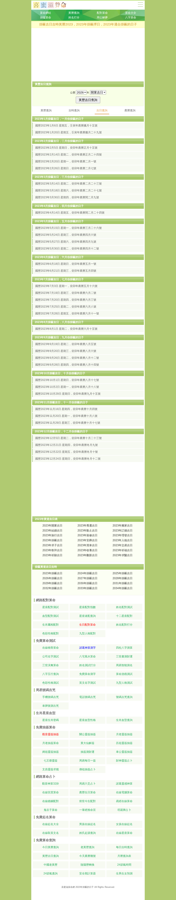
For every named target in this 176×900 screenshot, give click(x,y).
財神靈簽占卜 (124, 760)
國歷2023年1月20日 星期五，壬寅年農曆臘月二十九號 (68, 132)
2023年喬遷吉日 (87, 525)
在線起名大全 (50, 824)
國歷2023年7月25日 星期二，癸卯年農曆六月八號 (65, 306)
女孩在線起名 (124, 824)
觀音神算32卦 (50, 783)
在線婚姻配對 (50, 801)
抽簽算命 (45, 17)
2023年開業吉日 (52, 525)
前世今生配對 (87, 801)
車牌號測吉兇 (50, 705)
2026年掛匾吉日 (52, 578)
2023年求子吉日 (52, 545)
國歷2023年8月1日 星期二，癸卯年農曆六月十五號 (66, 328)
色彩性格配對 (50, 633)
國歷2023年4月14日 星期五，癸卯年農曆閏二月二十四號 (69, 212)
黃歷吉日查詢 (50, 855)
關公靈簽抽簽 (87, 734)
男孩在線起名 (87, 824)
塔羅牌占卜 (124, 809)
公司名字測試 (50, 656)
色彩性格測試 (50, 682)
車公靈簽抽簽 (124, 751)
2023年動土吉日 (87, 530)
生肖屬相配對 (50, 624)
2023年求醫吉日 (123, 555)
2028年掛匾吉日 (123, 578)
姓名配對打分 (124, 624)
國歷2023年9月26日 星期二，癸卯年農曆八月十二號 (67, 357)
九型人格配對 (87, 633)
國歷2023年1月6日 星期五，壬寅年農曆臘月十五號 (66, 125)
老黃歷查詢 (87, 847)
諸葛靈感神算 (124, 783)
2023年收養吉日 (87, 550)
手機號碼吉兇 (50, 697)
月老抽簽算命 (50, 743)
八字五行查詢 (50, 674)
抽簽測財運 (87, 751)
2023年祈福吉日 (123, 550)
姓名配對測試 (124, 607)
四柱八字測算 (124, 647)
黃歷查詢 (46, 110)
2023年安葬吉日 (87, 540)
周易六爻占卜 (87, 783)
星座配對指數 (87, 607)
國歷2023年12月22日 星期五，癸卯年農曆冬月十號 (66, 451)
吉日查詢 (101, 110)
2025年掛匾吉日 (123, 573)
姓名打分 (73, 17)
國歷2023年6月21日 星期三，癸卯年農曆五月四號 (65, 270)
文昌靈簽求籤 (50, 769)
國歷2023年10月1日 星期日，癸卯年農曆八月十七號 (67, 380)
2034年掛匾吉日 (123, 588)
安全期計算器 (87, 873)
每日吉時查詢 (124, 847)
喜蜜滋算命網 (52, 5)
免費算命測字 (87, 674)
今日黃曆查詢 (50, 847)
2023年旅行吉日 (52, 535)
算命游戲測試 (124, 674)
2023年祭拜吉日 (52, 550)
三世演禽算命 (50, 665)
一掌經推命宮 (87, 809)
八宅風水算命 (87, 656)
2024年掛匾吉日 (87, 573)
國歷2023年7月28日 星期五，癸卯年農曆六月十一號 (67, 313)
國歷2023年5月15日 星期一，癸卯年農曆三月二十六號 (68, 227)
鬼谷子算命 (50, 809)
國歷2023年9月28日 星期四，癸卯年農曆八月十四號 (67, 364)
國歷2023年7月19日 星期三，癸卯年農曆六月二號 (65, 292)
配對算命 (102, 12)
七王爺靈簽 (50, 760)
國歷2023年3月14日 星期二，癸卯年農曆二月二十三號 (68, 183)
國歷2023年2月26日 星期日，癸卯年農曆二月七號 (65, 168)
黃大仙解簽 (87, 743)
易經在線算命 (124, 801)
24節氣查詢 (50, 873)
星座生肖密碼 (50, 720)
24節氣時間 (124, 864)
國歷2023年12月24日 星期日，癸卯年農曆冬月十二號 (68, 458)
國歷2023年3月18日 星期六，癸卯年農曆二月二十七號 (68, 190)
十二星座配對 (124, 615)
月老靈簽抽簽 (124, 734)
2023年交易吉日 (123, 545)
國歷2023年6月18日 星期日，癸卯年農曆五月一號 (65, 263)
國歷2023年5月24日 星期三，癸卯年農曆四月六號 (65, 234)
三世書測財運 (124, 656)
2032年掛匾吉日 (52, 588)
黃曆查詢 (73, 12)
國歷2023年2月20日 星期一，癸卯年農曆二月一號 (65, 161)
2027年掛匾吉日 (87, 578)
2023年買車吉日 (87, 545)
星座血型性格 (87, 720)
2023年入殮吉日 (123, 540)
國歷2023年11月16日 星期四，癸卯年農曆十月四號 (66, 409)
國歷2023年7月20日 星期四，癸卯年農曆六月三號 (65, 299)
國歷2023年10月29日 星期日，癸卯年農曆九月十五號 (68, 393)
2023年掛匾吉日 (52, 540)
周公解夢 (102, 17)
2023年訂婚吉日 (123, 530)
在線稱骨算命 (50, 647)
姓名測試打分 (87, 665)
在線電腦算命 (124, 792)
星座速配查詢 (87, 615)
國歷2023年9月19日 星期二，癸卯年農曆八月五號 (65, 344)
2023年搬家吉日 (123, 525)
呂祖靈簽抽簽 (124, 743)
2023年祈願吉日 (52, 555)
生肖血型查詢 (124, 720)
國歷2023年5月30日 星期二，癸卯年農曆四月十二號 (67, 248)
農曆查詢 (129, 110)
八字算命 (130, 17)
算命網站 (45, 12)
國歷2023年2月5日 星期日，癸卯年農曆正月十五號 (66, 147)
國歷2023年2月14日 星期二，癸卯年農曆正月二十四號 (68, 154)
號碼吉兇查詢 (124, 697)
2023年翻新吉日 (87, 555)
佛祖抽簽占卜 (87, 769)
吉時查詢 (74, 110)
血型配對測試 (50, 615)
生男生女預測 (124, 873)
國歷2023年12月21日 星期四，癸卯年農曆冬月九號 (66, 444)
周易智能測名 (124, 665)
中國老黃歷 (50, 864)
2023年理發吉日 (123, 535)
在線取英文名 (50, 832)
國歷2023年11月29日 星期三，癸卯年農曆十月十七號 (67, 422)
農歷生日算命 (87, 792)
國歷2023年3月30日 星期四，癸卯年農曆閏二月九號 (67, 197)
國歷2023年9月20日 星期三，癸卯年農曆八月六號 (65, 350)
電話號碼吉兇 (87, 697)
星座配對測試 (50, 607)
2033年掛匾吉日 (87, 588)
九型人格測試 (124, 682)
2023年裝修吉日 (87, 535)
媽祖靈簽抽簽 (50, 751)
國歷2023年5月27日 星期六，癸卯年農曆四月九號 (65, 241)
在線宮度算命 (50, 792)
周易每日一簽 (87, 760)
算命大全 (140, 4)
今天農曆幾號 (87, 855)
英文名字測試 (87, 682)
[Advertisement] (88, 55)
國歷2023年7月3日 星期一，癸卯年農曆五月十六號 (66, 286)
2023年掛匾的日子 (84, 887)
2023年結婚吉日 (52, 530)
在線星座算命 (124, 832)
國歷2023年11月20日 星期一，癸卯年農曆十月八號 (66, 415)
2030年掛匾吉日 (87, 583)
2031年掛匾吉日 (123, 583)
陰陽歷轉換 (87, 864)
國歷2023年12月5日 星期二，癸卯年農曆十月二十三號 (68, 438)
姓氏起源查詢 (87, 832)
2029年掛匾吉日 (52, 583)
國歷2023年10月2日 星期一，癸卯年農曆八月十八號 (67, 386)
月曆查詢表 (124, 855)
